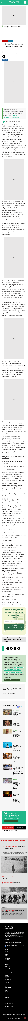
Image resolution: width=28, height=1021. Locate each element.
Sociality (18, 1018)
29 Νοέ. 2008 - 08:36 (7, 50)
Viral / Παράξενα (8, 987)
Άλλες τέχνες (8, 979)
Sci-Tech (7, 959)
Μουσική (7, 976)
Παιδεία (6, 990)
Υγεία (6, 955)
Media (6, 954)
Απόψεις (7, 964)
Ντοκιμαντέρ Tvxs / (10, 846)
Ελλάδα (6, 951)
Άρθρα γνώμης (8, 966)
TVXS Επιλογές (9, 1006)
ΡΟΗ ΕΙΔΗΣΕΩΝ (8, 828)
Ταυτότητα (7, 939)
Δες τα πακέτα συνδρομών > (12, 679)
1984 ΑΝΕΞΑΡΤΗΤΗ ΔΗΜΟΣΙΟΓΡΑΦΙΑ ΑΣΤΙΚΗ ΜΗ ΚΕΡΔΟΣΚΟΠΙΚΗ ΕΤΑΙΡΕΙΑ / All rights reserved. (14, 1014)
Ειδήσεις (7, 949)
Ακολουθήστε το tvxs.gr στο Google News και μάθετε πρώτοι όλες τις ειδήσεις (13, 639)
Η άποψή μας (8, 968)
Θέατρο (6, 975)
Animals (7, 985)
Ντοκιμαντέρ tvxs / (8, 876)
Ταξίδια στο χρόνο (9, 1003)
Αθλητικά (7, 957)
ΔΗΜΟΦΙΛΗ (20, 828)
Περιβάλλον (7, 958)
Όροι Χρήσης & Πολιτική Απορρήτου (13, 942)
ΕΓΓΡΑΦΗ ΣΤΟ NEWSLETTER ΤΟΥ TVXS (14, 627)
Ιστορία (7, 997)
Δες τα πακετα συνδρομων (11, 821)
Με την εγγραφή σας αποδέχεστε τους (14, 631)
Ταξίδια (6, 991)
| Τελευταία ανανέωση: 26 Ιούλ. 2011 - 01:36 (12, 52)
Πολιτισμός (8, 972)
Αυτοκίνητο (7, 989)
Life (6, 986)
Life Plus (7, 983)
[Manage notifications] (25, 1018)
